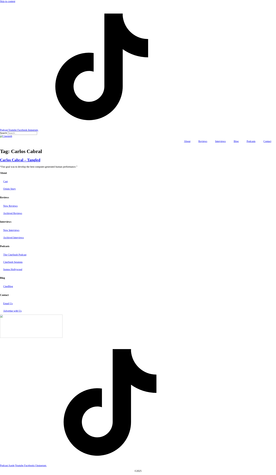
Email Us (8, 303)
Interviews (220, 141)
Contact (267, 141)
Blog (236, 141)
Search (3, 133)
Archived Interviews (13, 237)
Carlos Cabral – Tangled (20, 160)
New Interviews (11, 230)
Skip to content (7, 1)
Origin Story (9, 188)
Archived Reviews (12, 213)
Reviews (202, 141)
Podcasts (251, 141)
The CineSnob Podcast (14, 254)
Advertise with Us (12, 310)
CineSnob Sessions (13, 262)
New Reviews (10, 206)
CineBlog (8, 286)
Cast (5, 181)
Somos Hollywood (12, 269)
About (187, 141)
